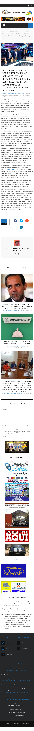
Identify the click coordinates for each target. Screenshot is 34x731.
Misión (4, 21)
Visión (4, 24)
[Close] (2, 6)
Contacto (5, 27)
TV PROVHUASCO (7, 17)
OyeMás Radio (7, 14)
